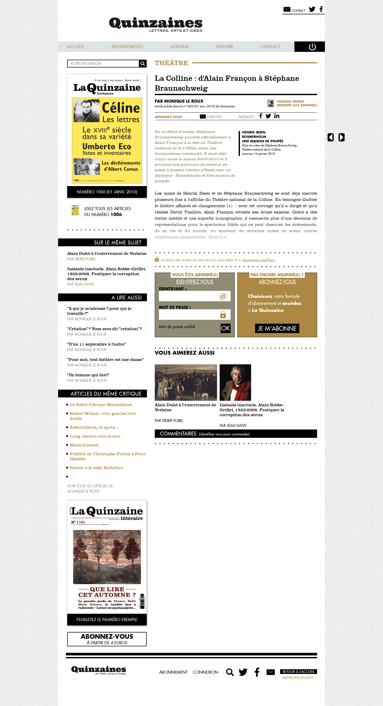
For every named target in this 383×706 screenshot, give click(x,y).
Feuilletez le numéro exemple (107, 619)
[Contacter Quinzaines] (270, 672)
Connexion (205, 672)
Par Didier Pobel (169, 420)
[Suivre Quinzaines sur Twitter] (243, 672)
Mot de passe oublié (177, 326)
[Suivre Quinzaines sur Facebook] (257, 672)
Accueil (75, 46)
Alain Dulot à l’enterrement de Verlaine (107, 254)
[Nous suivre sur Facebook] (320, 11)
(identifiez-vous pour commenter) (224, 434)
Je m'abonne (277, 328)
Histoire (225, 46)
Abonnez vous (168, 117)
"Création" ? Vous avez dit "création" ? (104, 329)
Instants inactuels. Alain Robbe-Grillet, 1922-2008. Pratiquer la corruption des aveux (106, 274)
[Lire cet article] (186, 382)
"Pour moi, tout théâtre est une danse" (105, 360)
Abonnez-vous (107, 636)
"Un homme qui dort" (88, 375)
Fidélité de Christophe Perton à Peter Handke (108, 456)
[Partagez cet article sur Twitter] (269, 115)
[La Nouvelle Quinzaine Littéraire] (191, 25)
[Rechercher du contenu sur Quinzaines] (230, 672)
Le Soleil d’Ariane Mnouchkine (101, 405)
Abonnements (127, 46)
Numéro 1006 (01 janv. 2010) (107, 191)
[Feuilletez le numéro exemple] (107, 557)
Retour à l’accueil (298, 672)
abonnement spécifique (258, 260)
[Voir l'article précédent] (330, 138)
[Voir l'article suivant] (341, 138)
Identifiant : (173, 289)
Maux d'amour (84, 445)
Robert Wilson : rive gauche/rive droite (103, 416)
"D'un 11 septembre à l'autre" (96, 344)
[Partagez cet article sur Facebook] (261, 115)
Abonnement (173, 672)
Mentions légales (297, 678)
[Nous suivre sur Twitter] (311, 11)
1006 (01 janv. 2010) (201, 106)
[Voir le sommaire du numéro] (107, 130)
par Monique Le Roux (179, 101)
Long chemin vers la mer (95, 436)
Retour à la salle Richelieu (96, 468)
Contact (271, 46)
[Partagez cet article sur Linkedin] (276, 115)
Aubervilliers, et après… (94, 428)
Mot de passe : (175, 307)
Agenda (180, 46)
